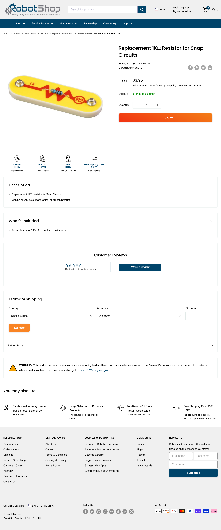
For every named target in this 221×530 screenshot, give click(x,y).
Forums (141, 444)
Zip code (190, 308)
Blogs (140, 449)
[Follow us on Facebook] (85, 511)
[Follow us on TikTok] (118, 511)
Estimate (19, 327)
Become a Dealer (94, 454)
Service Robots (41, 23)
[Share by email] (210, 67)
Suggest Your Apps (95, 465)
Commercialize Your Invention (102, 470)
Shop (18, 23)
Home (6, 33)
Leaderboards (144, 465)
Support (127, 23)
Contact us (9, 481)
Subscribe (193, 472)
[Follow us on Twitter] (92, 511)
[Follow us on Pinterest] (105, 511)
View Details (17, 171)
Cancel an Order (12, 465)
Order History (11, 449)
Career (49, 449)
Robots (17, 33)
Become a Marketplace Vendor (102, 449)
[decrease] (136, 104)
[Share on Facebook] (190, 67)
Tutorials (141, 460)
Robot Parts (31, 33)
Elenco (123, 63)
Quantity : (125, 104)
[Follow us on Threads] (131, 511)
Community (109, 23)
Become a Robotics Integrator (101, 444)
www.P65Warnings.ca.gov (93, 370)
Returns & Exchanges (15, 460)
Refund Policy (16, 345)
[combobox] (103, 9)
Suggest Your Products (98, 460)
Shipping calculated (177, 85)
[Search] (142, 9)
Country (14, 308)
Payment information (15, 476)
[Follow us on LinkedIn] (124, 511)
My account (180, 11)
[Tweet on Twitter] (203, 67)
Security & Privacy (55, 460)
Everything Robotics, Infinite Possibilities (24, 518)
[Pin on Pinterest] (196, 67)
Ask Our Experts (68, 171)
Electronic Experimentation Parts (57, 33)
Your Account (10, 444)
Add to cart (166, 117)
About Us (50, 444)
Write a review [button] (140, 267)
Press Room (52, 465)
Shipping (8, 454)
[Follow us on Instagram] (98, 511)
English (46, 505)
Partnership (90, 23)
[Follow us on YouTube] (111, 511)
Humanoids (67, 23)
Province (102, 308)
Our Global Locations (14, 505)
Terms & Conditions (56, 454)
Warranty (8, 470)
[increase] (157, 104)
